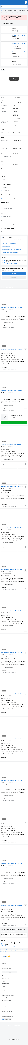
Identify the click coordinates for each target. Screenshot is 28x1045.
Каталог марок (5, 1002)
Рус (6, 975)
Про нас (4, 963)
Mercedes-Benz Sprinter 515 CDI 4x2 (19, 51)
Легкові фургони (6, 246)
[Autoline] (6, 10)
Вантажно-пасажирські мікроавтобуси (11, 249)
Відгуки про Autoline (6, 1000)
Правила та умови (6, 992)
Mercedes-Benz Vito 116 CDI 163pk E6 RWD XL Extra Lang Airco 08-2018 (19, 35)
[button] (26, 2)
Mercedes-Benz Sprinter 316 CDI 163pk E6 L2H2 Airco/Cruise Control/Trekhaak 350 (19, 59)
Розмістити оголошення (14, 422)
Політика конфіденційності (8, 995)
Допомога (4, 966)
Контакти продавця (6, 968)
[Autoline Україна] (9, 2)
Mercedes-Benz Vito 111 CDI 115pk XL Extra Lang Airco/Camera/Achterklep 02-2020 (19, 27)
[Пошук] (25, 6)
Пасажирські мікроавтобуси (9, 243)
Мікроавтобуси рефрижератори (10, 252)
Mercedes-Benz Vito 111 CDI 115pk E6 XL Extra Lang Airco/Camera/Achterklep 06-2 (19, 43)
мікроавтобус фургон (18, 102)
